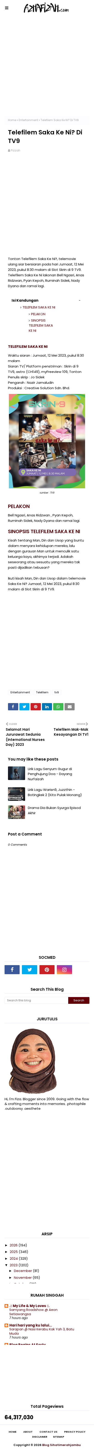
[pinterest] (47, 969)
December (23, 1270)
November (23, 1277)
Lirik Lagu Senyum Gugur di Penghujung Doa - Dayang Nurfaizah (50, 773)
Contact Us (48, 1431)
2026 (14, 1245)
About (28, 1431)
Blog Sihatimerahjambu (61, 1445)
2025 (14, 1251)
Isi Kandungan (25, 300)
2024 (14, 1258)
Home (12, 120)
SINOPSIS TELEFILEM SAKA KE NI (41, 325)
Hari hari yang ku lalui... (30, 1325)
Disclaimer (39, 1436)
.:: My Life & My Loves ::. (29, 1305)
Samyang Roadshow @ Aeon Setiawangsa (33, 1311)
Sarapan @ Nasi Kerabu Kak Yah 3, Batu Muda (41, 1331)
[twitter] (29, 969)
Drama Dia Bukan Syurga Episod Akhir (54, 810)
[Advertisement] (47, 69)
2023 (14, 1265)
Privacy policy (74, 1431)
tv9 (57, 692)
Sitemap (58, 1436)
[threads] (81, 969)
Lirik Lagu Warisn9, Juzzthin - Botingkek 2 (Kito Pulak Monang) (55, 792)
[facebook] (12, 969)
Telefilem (42, 692)
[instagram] (64, 969)
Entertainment (28, 120)
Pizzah (15, 150)
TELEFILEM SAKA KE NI (39, 307)
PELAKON (38, 314)
